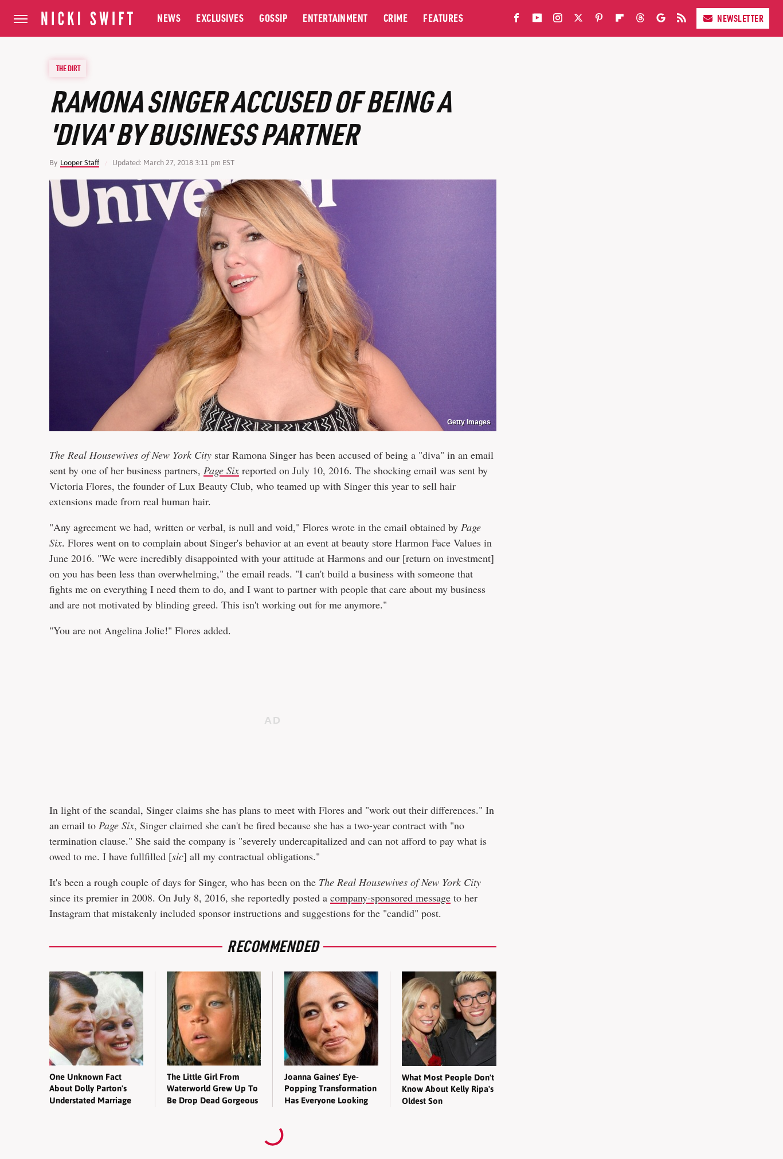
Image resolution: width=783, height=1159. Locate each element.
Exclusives (220, 18)
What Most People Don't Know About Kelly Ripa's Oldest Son (448, 1089)
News (169, 18)
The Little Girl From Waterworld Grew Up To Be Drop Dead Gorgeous (212, 1088)
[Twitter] (578, 20)
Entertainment (335, 18)
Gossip (273, 18)
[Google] (661, 20)
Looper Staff (79, 162)
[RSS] (681, 20)
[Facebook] (516, 20)
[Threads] (640, 20)
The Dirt (68, 68)
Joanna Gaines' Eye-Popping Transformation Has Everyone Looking (330, 1088)
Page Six (221, 470)
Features (443, 18)
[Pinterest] (599, 20)
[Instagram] (557, 20)
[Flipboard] (619, 20)
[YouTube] (537, 20)
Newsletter (740, 18)
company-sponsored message (390, 897)
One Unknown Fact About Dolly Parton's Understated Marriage (90, 1088)
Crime (395, 18)
